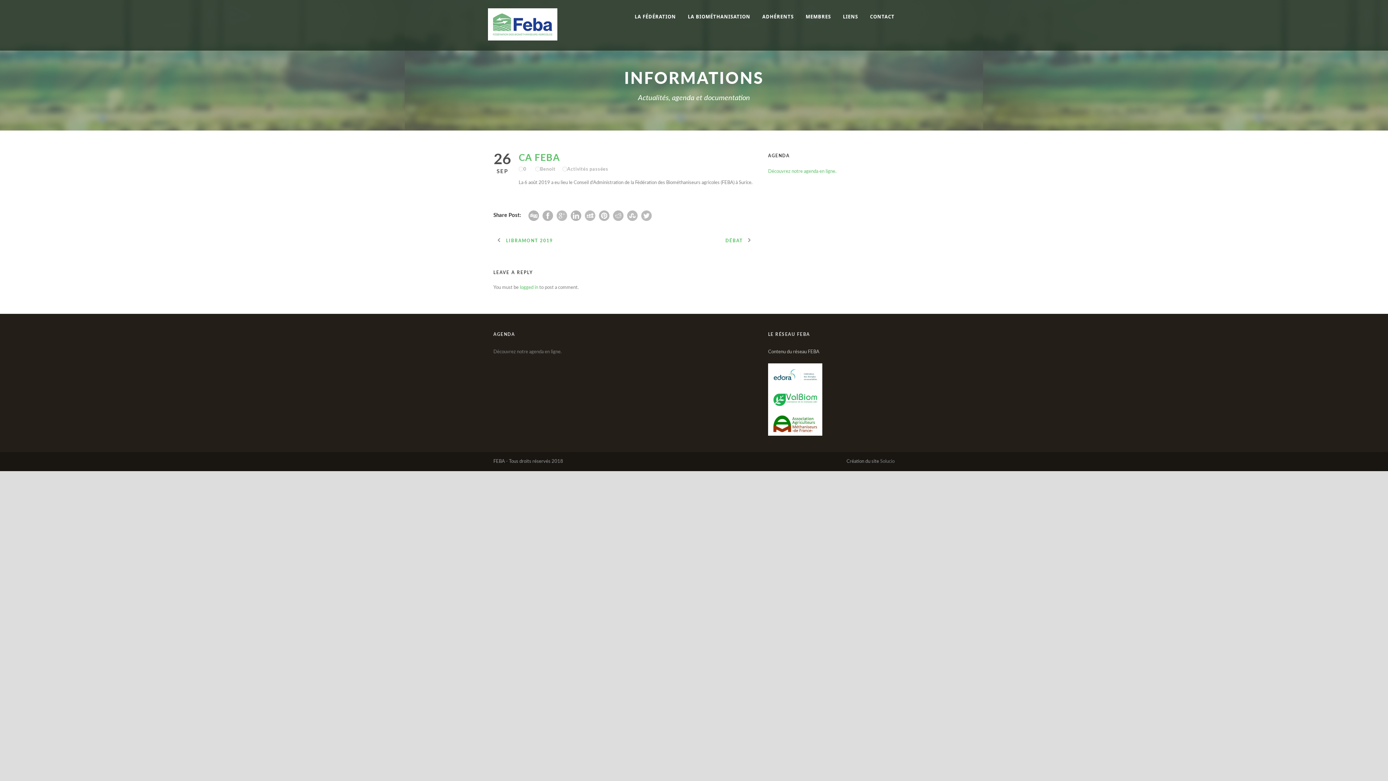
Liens (850, 16)
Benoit (548, 169)
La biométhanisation (719, 16)
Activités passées (587, 169)
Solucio (887, 461)
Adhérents (778, 16)
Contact (882, 16)
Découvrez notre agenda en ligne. (802, 171)
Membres (818, 16)
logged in (529, 287)
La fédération (655, 16)
